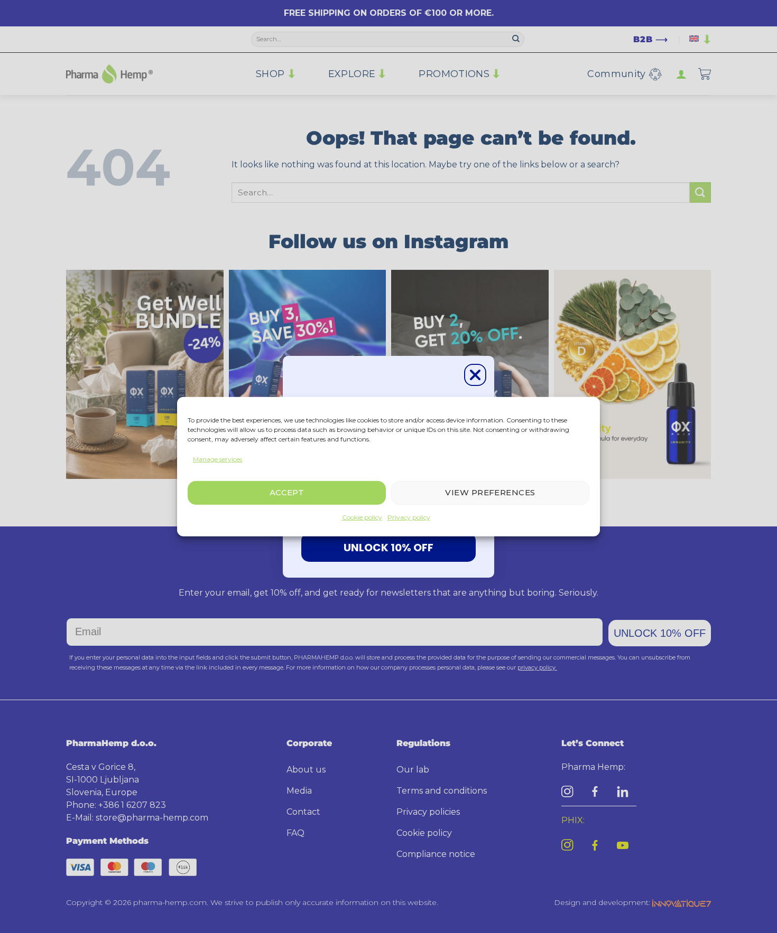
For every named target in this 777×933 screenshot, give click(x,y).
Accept (287, 492)
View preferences (490, 492)
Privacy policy (408, 517)
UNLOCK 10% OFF (388, 547)
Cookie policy (362, 517)
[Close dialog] (475, 374)
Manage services (217, 459)
